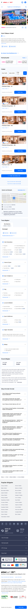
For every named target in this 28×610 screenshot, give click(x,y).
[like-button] (22, 27)
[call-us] (22, 2)
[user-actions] (25, 2)
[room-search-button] (25, 73)
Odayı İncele (4, 88)
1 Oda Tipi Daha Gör (14, 175)
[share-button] (25, 27)
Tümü (23, 57)
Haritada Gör (21, 190)
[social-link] (2, 524)
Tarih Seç (20, 92)
